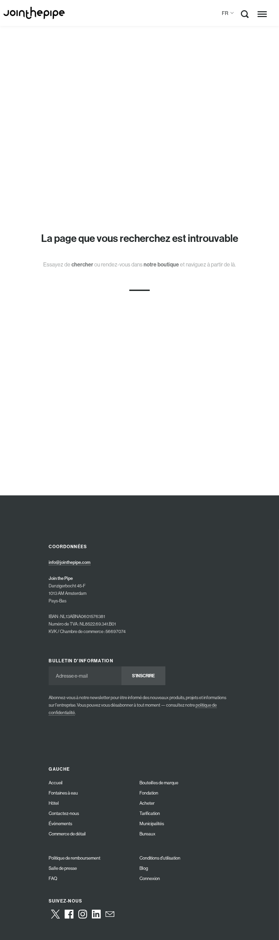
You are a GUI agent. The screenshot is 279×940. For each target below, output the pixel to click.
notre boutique (161, 264)
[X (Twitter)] (55, 914)
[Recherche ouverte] (245, 15)
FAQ (53, 878)
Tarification (150, 813)
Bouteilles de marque (159, 782)
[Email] (109, 914)
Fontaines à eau (63, 793)
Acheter (147, 803)
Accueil (56, 782)
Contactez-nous (64, 813)
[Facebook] (69, 914)
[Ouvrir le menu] (262, 14)
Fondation (149, 793)
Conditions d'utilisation (160, 858)
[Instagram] (82, 914)
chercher (82, 264)
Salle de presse (63, 868)
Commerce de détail (67, 833)
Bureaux (147, 833)
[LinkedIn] (96, 914)
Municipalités (152, 823)
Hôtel (54, 803)
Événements (60, 823)
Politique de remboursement (74, 858)
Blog (144, 868)
